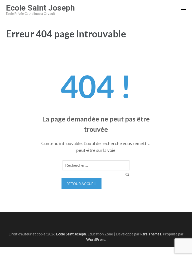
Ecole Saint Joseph (40, 8)
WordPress (95, 239)
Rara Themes (150, 234)
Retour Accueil (81, 183)
